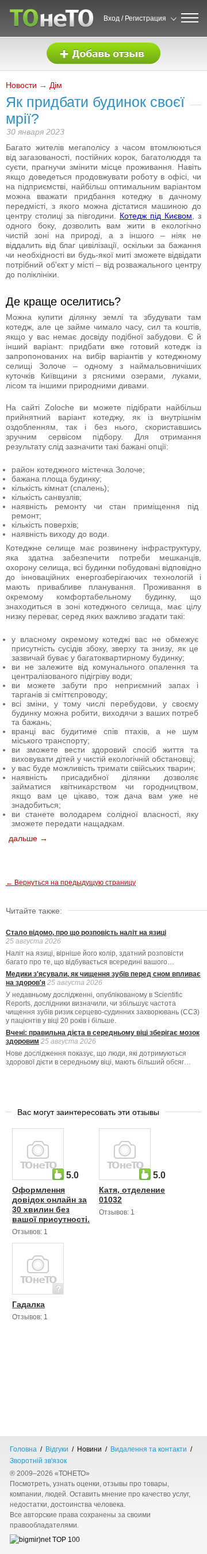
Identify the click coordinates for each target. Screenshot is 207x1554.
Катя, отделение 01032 (132, 1194)
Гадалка (28, 1304)
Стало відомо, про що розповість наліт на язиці (86, 933)
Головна (23, 1449)
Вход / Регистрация (134, 18)
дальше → (28, 838)
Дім (55, 85)
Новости (21, 85)
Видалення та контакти (148, 1449)
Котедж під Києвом (156, 215)
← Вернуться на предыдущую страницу (71, 883)
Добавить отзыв (103, 54)
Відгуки (56, 1449)
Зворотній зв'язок (38, 1461)
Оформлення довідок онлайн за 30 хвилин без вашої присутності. (51, 1204)
